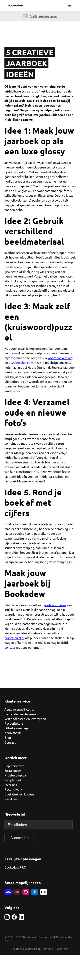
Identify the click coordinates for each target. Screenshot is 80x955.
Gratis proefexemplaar (43, 16)
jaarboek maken (55, 605)
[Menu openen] (69, 5)
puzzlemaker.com (21, 362)
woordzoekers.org (60, 358)
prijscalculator (14, 638)
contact (9, 647)
